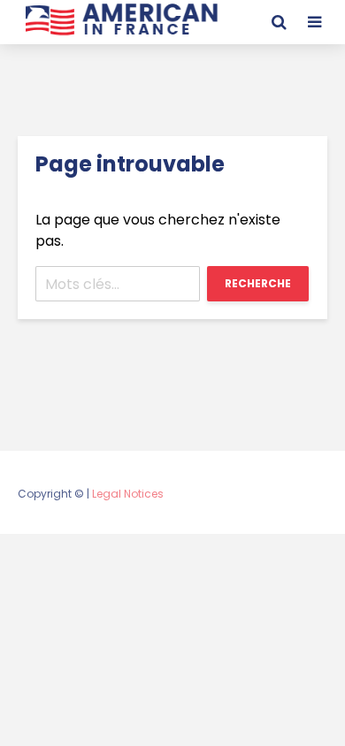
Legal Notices (128, 493)
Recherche (258, 283)
